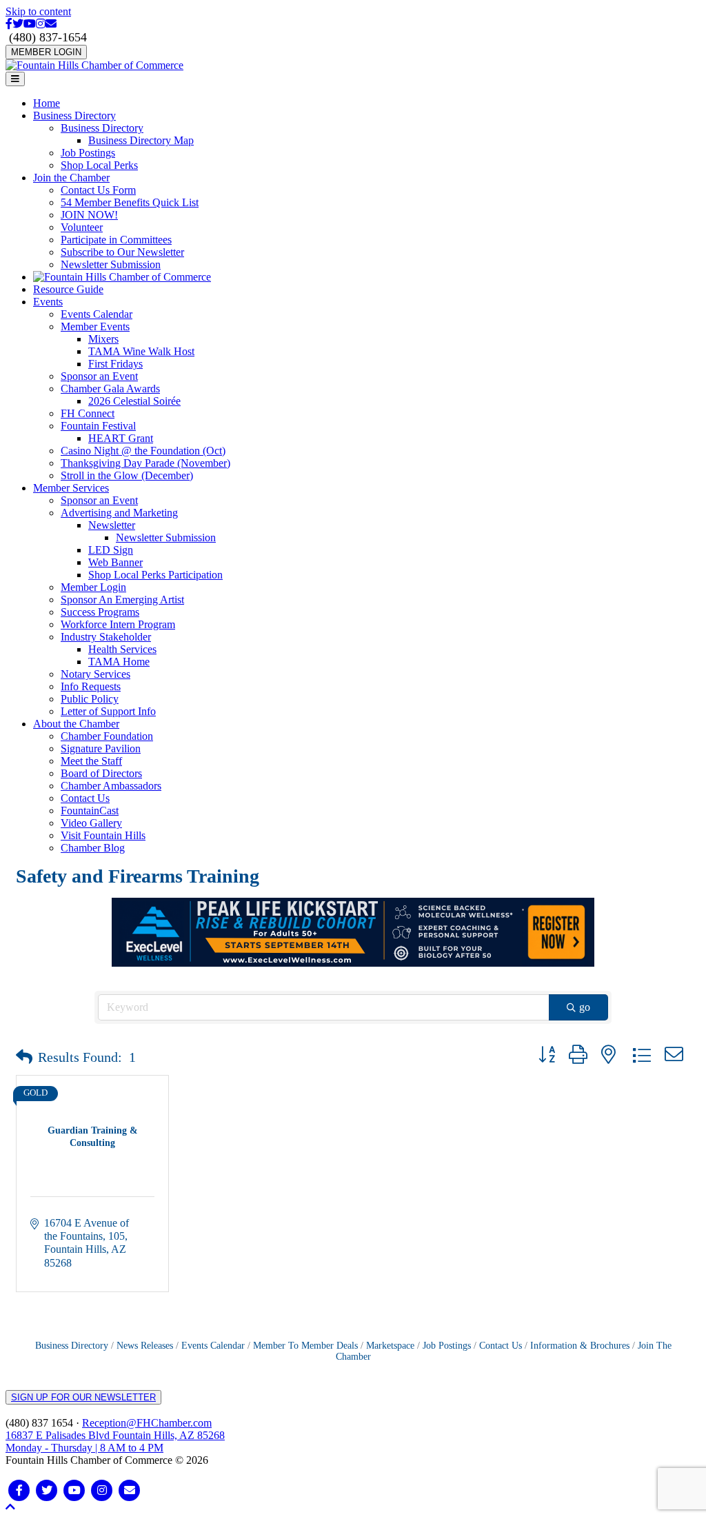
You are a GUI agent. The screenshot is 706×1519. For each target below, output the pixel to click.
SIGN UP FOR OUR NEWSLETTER (83, 1397)
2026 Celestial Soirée (134, 401)
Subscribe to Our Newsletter (122, 252)
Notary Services (95, 674)
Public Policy (90, 699)
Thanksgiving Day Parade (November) (145, 463)
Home (46, 103)
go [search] (584, 1007)
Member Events (95, 326)
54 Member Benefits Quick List (130, 202)
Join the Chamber (71, 177)
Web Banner (115, 562)
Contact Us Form (98, 190)
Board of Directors (101, 773)
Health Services (122, 649)
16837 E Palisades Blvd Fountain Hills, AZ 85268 (115, 1441)
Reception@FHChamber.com (147, 1423)
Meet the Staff (91, 761)
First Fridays (115, 364)
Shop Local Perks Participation (155, 575)
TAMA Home (119, 661)
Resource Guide (68, 289)
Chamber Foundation (107, 736)
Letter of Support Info (108, 711)
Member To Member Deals (305, 1345)
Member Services (71, 488)
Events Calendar (96, 314)
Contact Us (85, 798)
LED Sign (110, 550)
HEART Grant (120, 438)
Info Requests (91, 686)
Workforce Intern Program (118, 624)
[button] (24, 1057)
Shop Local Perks (99, 165)
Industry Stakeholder (106, 637)
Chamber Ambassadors (111, 786)
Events (48, 302)
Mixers (103, 339)
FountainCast (90, 810)
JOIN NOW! (89, 215)
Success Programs (100, 612)
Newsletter (111, 525)
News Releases (145, 1345)
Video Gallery (91, 823)
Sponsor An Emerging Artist (122, 599)
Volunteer (82, 227)
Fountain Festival (98, 426)
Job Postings (88, 153)
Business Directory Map (141, 140)
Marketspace (390, 1345)
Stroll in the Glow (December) (127, 475)
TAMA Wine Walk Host (141, 351)
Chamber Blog (93, 848)
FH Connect (87, 413)
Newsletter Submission (111, 264)
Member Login (93, 587)
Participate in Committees (116, 239)
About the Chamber (76, 724)
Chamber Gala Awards (110, 388)
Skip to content (38, 11)
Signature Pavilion (101, 748)
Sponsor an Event (99, 376)
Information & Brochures (579, 1345)
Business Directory (74, 115)
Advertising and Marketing (119, 513)
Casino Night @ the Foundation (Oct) (143, 450)
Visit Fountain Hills (103, 835)
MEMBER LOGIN (46, 52)
